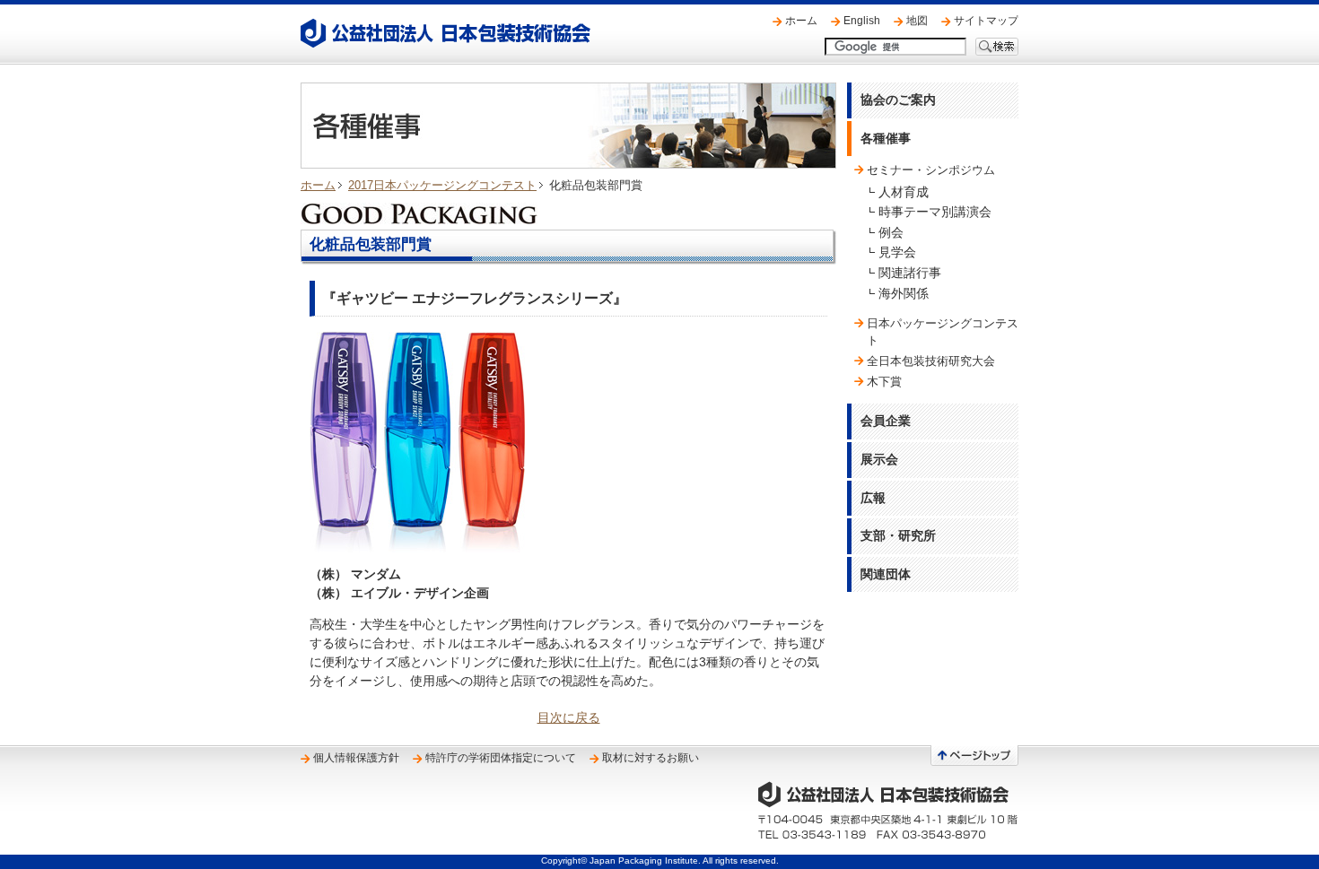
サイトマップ (986, 20)
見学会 (897, 252)
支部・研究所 (898, 535)
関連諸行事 (909, 272)
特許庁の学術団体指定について (500, 758)
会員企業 (885, 420)
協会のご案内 (898, 99)
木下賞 (884, 381)
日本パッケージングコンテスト (942, 331)
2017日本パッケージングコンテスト (442, 185)
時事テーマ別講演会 (934, 211)
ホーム (801, 20)
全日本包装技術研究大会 (931, 361)
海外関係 (903, 293)
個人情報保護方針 (356, 758)
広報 (873, 498)
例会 (891, 232)
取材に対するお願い (650, 758)
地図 (917, 20)
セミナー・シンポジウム (931, 170)
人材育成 (903, 192)
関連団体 (885, 574)
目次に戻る (568, 717)
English (861, 20)
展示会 (879, 459)
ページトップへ (974, 755)
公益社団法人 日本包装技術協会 (445, 33)
